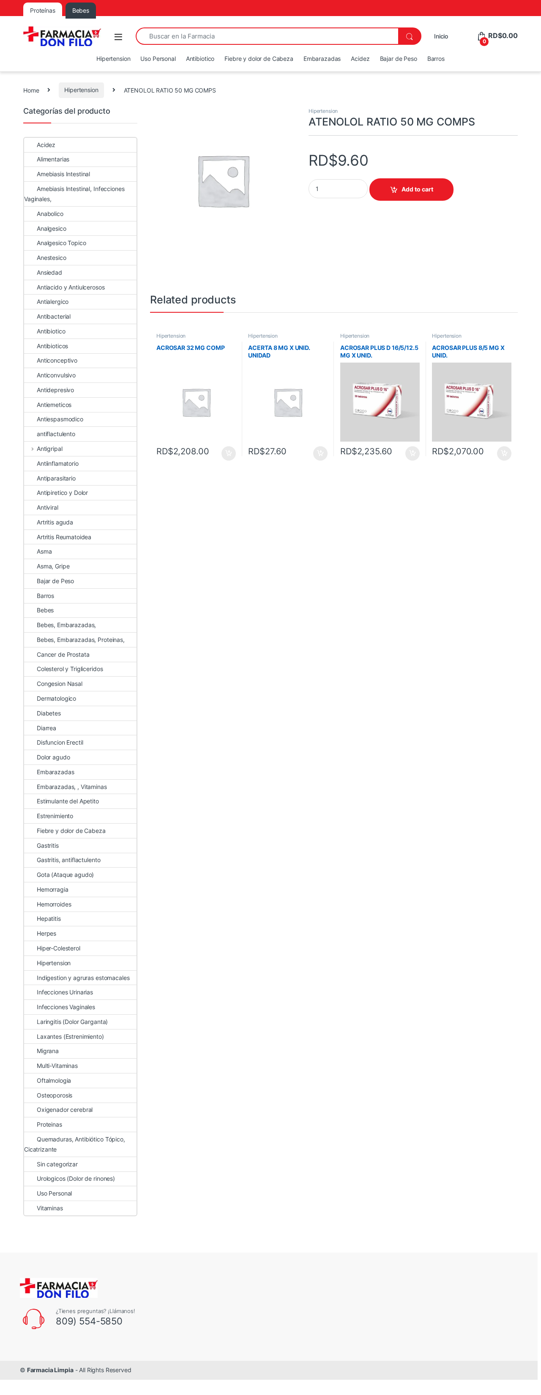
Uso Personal (157, 58)
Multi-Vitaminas (57, 1065)
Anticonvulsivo (56, 375)
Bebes (45, 610)
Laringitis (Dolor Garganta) (72, 1021)
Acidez (360, 58)
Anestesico (51, 257)
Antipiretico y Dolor (62, 492)
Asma (44, 551)
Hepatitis (49, 918)
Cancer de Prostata (63, 654)
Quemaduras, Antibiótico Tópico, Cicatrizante (74, 1144)
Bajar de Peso (398, 58)
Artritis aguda (55, 522)
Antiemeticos (54, 404)
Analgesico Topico (61, 242)
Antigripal (49, 448)
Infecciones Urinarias (65, 992)
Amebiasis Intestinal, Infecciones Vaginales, (74, 193)
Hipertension (113, 58)
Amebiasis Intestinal (63, 173)
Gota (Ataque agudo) (65, 874)
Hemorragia (52, 889)
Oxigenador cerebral (65, 1109)
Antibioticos (52, 345)
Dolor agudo (53, 757)
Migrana (48, 1050)
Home (31, 89)
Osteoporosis (54, 1095)
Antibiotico (200, 58)
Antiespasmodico (60, 419)
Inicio (441, 36)
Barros (436, 58)
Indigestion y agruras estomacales (83, 977)
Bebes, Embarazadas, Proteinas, (81, 639)
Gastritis (48, 845)
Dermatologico (56, 698)
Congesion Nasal (59, 683)
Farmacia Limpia (50, 1369)
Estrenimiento (55, 815)
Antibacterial (54, 316)
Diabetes (49, 713)
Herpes (46, 933)
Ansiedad (49, 272)
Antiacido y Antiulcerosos (71, 287)
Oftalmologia (54, 1080)
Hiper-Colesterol (58, 948)
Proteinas (49, 1124)
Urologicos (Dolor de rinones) (76, 1178)
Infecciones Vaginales (66, 1006)
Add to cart (417, 189)
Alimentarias (53, 159)
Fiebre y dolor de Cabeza (258, 58)
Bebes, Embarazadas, (66, 624)
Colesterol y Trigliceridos (70, 668)
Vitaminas (50, 1208)
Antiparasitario (56, 478)
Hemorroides (54, 904)
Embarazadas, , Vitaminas (72, 786)
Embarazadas (322, 58)
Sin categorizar (57, 1164)
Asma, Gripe (53, 566)
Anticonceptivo (57, 360)
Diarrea (46, 728)
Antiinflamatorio (58, 463)
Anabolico (50, 213)
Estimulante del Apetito (68, 801)
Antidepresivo (55, 389)
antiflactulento (56, 433)
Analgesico (51, 228)
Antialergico (52, 301)
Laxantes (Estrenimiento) (70, 1036)
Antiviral (47, 507)
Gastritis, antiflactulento (68, 859)
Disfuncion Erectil (60, 742)
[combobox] (267, 36)
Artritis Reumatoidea (64, 537)
